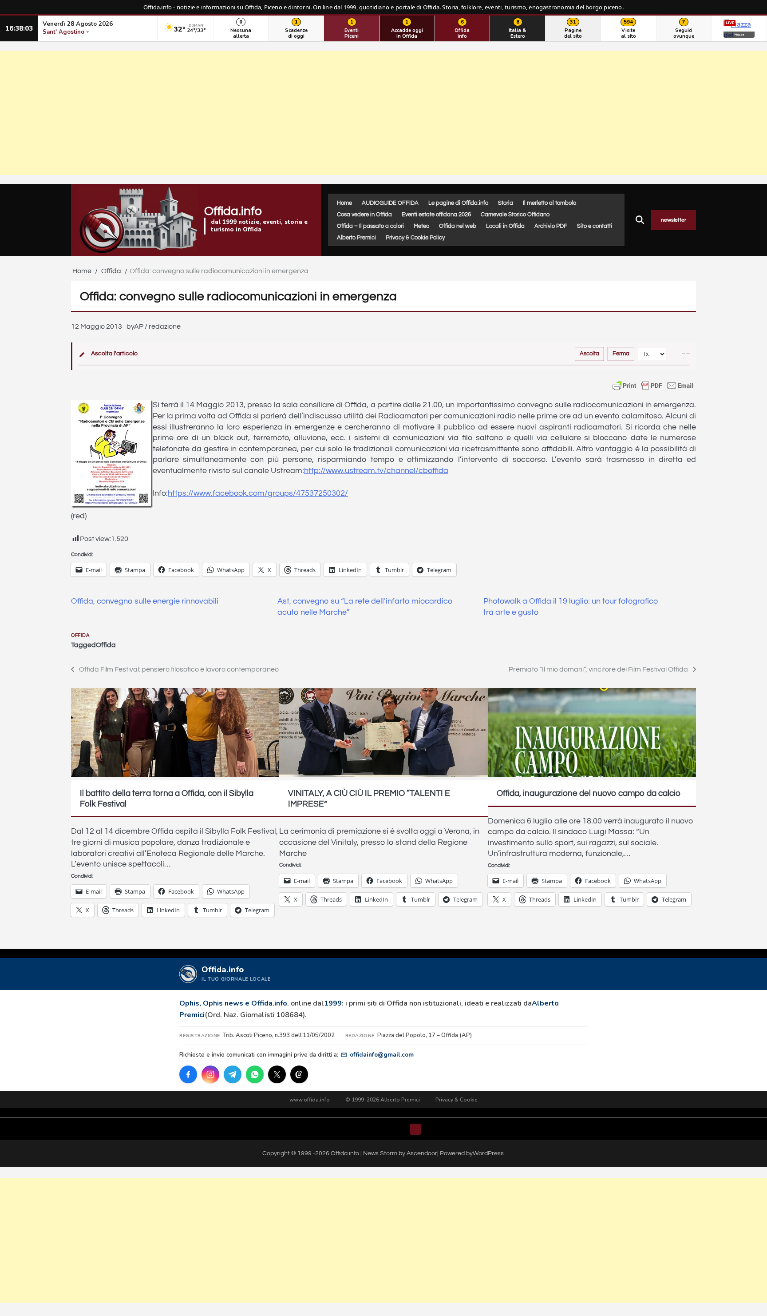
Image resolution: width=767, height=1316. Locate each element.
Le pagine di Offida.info (458, 203)
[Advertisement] (383, 113)
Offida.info (233, 211)
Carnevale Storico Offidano (515, 214)
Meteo (421, 226)
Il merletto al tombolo (549, 203)
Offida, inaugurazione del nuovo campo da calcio (588, 793)
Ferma (621, 353)
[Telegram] (232, 1074)
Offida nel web (457, 226)
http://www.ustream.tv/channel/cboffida (376, 471)
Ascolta (589, 353)
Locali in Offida (505, 226)
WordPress (488, 1153)
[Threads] (299, 1074)
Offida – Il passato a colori (370, 226)
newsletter (673, 220)
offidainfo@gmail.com (382, 1054)
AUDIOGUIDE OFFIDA (390, 203)
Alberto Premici (356, 238)
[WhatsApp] (255, 1074)
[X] (277, 1074)
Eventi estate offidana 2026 (436, 214)
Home (344, 203)
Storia (505, 203)
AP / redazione (157, 326)
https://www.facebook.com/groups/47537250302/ (258, 493)
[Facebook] (188, 1074)
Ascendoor (422, 1153)
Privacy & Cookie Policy (415, 238)
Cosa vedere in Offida (364, 214)
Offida (80, 635)
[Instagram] (210, 1074)
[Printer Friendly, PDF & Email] (653, 385)
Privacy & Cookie (456, 1099)
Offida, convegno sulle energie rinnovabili (144, 601)
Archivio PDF (550, 226)
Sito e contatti (594, 226)
